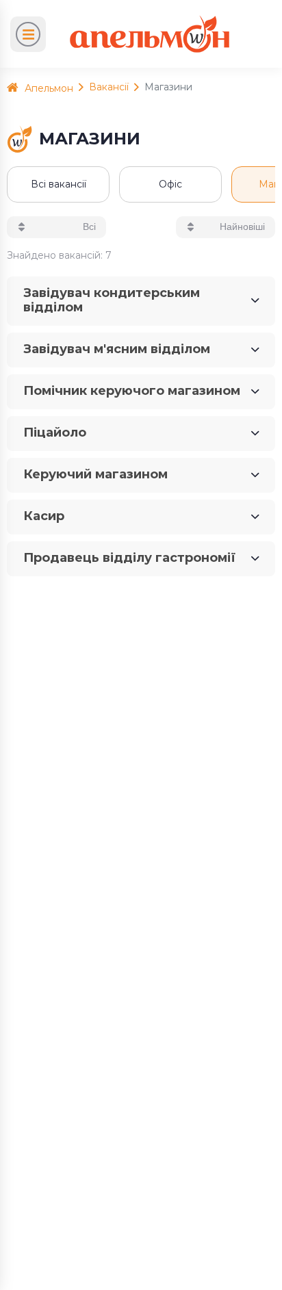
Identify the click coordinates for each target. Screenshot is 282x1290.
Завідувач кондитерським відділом (111, 300)
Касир (43, 516)
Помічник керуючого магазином (131, 390)
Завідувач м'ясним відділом (116, 349)
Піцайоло (54, 432)
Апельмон (47, 88)
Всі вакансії (58, 184)
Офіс (170, 184)
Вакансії (109, 87)
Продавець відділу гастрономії (129, 557)
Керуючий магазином (95, 474)
